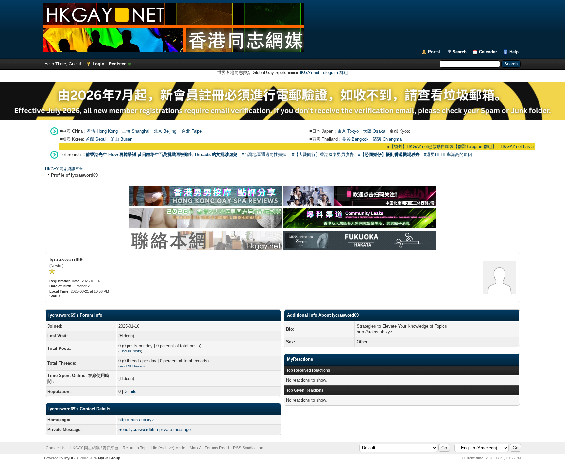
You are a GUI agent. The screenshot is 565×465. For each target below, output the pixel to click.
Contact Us (55, 448)
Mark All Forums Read (209, 448)
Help (514, 51)
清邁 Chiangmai (387, 139)
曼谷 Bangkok (355, 139)
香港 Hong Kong (102, 131)
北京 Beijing (165, 131)
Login (98, 64)
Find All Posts (130, 351)
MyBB (69, 458)
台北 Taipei (192, 131)
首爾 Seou (95, 139)
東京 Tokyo (348, 131)
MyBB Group (109, 458)
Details (129, 391)
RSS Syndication (248, 448)
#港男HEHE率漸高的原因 (448, 154)
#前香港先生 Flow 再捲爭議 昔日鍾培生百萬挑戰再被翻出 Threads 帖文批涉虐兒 (160, 154)
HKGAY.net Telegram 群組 (323, 72)
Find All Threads (132, 366)
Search (460, 51)
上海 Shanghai (135, 131)
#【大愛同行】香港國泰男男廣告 (323, 154)
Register (117, 64)
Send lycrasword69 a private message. (155, 429)
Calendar (488, 51)
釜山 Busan (121, 139)
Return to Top (134, 448)
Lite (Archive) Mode (168, 448)
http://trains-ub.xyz (136, 419)
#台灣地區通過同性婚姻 (264, 154)
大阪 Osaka (374, 131)
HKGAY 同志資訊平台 (64, 169)
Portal (434, 51)
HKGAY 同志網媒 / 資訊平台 (94, 448)
